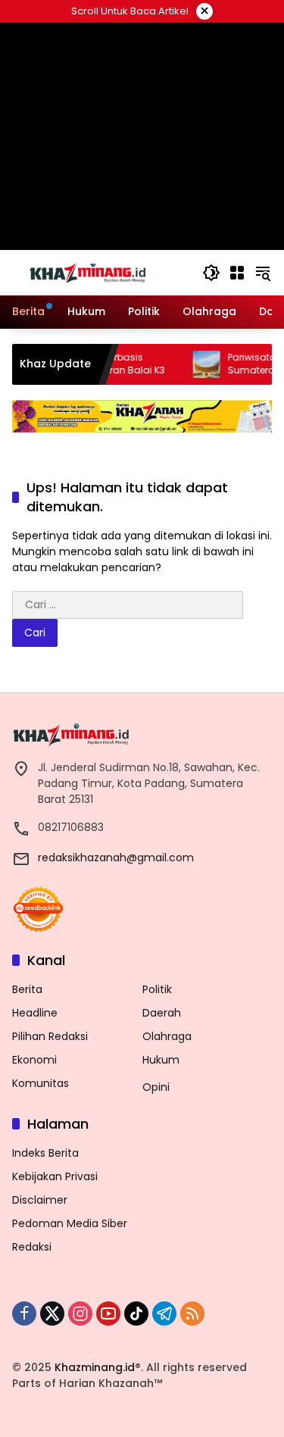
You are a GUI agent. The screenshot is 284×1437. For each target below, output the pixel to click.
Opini (156, 1087)
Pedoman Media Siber (69, 1223)
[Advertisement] (142, 136)
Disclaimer (39, 1199)
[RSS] (192, 1313)
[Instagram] (80, 1313)
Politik (157, 989)
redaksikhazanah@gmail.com (116, 857)
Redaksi (31, 1246)
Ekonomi (34, 1059)
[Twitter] (52, 1313)
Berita (27, 989)
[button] (211, 273)
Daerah (161, 1012)
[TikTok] (136, 1313)
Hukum (160, 1059)
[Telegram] (164, 1313)
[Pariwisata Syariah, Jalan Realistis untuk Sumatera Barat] (194, 364)
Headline (35, 1012)
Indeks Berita (45, 1153)
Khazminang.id (95, 1367)
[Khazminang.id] (88, 272)
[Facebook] (24, 1313)
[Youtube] (108, 1313)
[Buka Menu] (237, 273)
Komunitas (40, 1083)
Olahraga (167, 1036)
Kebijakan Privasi (55, 1176)
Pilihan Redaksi (50, 1036)
